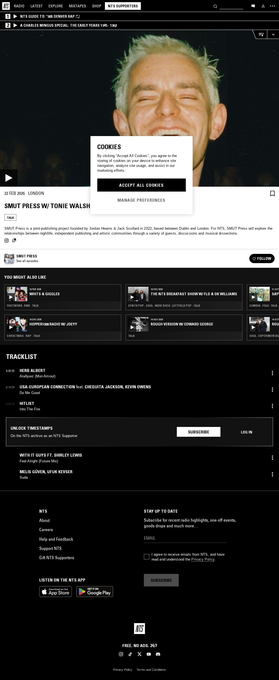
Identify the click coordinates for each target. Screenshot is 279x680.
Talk (10, 218)
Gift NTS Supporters (56, 557)
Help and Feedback (56, 539)
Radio (19, 6)
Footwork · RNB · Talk (22, 305)
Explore (55, 6)
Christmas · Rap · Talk (23, 336)
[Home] (6, 6)
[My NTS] (263, 6)
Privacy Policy (202, 559)
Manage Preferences (141, 200)
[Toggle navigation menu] (272, 6)
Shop (96, 6)
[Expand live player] (273, 34)
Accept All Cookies (141, 185)
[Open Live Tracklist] (259, 34)
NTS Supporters (123, 6)
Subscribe (198, 432)
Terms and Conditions (151, 669)
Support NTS (50, 548)
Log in (246, 432)
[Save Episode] (272, 193)
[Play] (139, 108)
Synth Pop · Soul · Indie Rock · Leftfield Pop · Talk (164, 305)
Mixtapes (77, 6)
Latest (37, 6)
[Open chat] (253, 5)
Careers (46, 529)
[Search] (215, 5)
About (44, 520)
